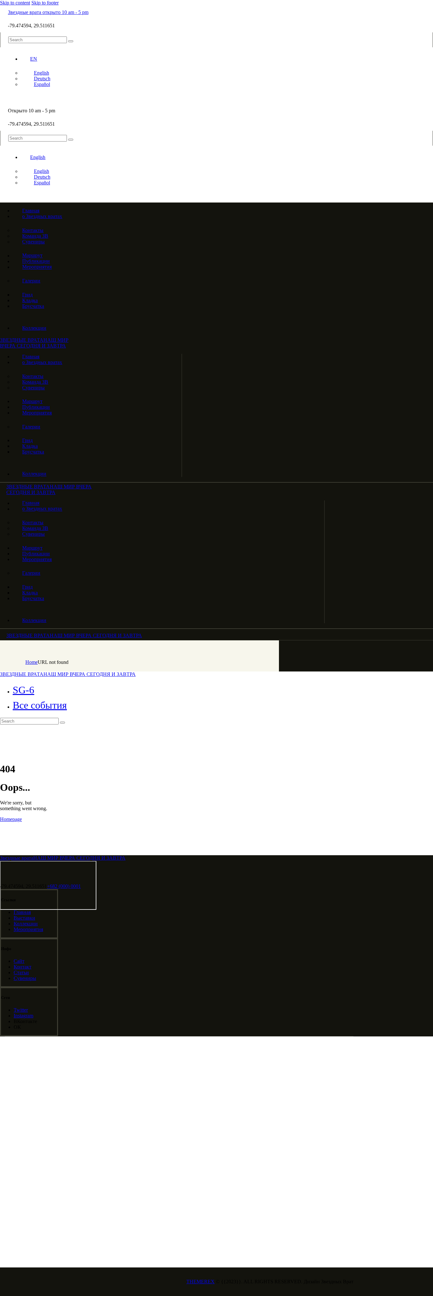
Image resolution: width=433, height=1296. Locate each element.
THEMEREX (200, 1281)
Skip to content (15, 2)
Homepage (11, 819)
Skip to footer (45, 2)
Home (31, 662)
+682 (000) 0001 (64, 886)
